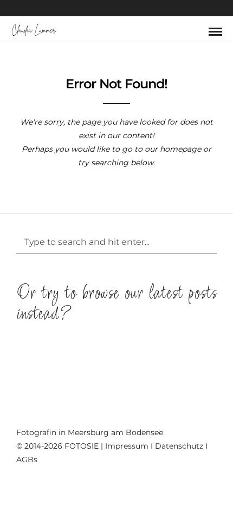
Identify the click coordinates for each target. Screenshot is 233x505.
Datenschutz (179, 446)
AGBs (26, 459)
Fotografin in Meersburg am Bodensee (89, 432)
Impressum (126, 446)
